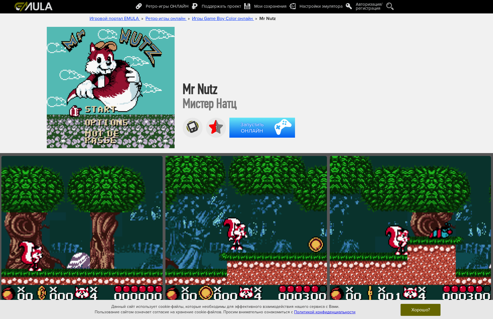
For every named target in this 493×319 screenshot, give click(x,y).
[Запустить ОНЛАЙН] (263, 138)
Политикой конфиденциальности (324, 312)
